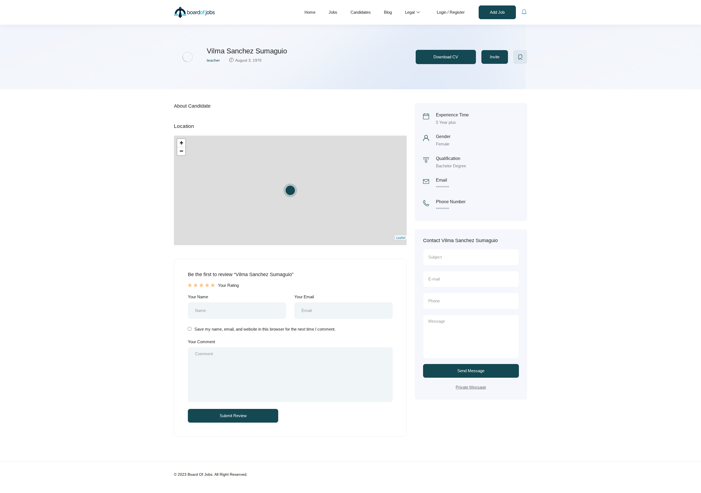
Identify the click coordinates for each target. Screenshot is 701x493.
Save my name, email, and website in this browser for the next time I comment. (264, 329)
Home (309, 12)
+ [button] (181, 142)
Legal (410, 12)
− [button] (181, 151)
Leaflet (400, 237)
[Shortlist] (520, 57)
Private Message (471, 387)
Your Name (198, 296)
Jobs (333, 12)
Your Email (304, 296)
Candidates (360, 12)
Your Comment (201, 341)
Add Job (497, 12)
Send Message (470, 370)
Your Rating (228, 285)
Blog (388, 12)
